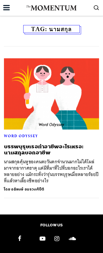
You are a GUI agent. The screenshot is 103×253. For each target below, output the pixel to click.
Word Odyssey (21, 135)
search (96, 8)
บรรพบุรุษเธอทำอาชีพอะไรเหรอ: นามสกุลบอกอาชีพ (43, 149)
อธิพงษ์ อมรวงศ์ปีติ (27, 189)
